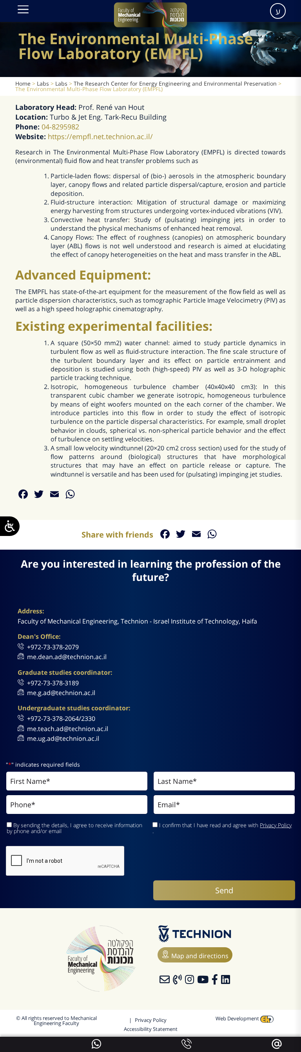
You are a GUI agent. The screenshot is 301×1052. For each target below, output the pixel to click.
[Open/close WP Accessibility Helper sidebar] (10, 526)
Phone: (28, 126)
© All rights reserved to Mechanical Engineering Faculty (56, 1020)
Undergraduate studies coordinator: (74, 708)
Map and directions (199, 956)
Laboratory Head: (46, 107)
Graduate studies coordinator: (65, 672)
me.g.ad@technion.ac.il (61, 692)
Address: (31, 611)
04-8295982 (60, 126)
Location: (32, 117)
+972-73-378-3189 (53, 683)
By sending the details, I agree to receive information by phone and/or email (74, 828)
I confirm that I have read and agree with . (222, 828)
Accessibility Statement (151, 1028)
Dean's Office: (39, 636)
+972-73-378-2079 (53, 647)
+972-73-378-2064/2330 (61, 718)
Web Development (238, 1018)
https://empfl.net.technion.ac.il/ (100, 136)
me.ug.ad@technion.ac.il (63, 738)
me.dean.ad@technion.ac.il (67, 656)
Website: (31, 136)
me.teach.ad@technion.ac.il (67, 728)
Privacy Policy (276, 825)
